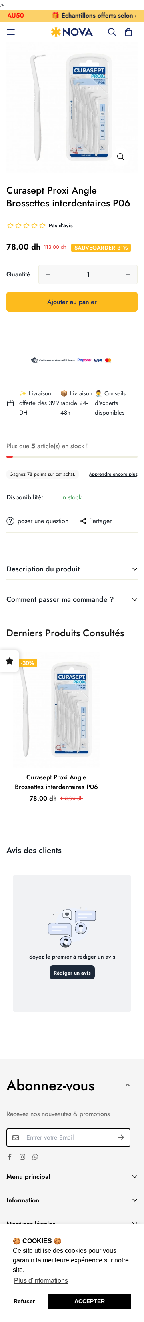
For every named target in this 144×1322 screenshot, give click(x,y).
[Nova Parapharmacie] (72, 32)
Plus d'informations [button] (41, 1280)
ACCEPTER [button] (89, 1301)
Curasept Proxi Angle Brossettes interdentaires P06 (56, 782)
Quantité (18, 274)
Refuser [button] (24, 1301)
